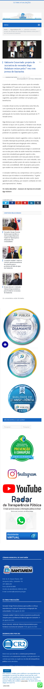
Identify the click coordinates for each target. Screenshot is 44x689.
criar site (15, 654)
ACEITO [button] (7, 671)
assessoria (16, 656)
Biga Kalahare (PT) (22, 79)
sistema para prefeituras (28, 654)
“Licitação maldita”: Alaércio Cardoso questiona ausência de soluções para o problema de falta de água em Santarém (22, 5)
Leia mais (24, 681)
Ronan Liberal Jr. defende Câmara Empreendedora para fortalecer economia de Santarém (12, 290)
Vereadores (37, 79)
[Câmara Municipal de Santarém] (22, 15)
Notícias (31, 79)
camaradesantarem (11, 77)
